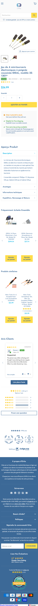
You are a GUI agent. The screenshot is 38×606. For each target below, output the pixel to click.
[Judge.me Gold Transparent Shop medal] (9, 439)
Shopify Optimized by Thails (9, 605)
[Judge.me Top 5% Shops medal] (29, 439)
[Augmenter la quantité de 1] (19, 97)
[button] (5, 82)
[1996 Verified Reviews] (19, 590)
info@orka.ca (31, 501)
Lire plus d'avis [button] (19, 382)
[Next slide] (35, 362)
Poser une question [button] (19, 413)
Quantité (4, 93)
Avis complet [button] (11, 374)
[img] (11, 347)
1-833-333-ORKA (19, 504)
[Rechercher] (34, 15)
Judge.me (26, 570)
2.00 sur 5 (24, 391)
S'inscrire (31, 546)
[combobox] (16, 15)
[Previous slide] (2, 362)
